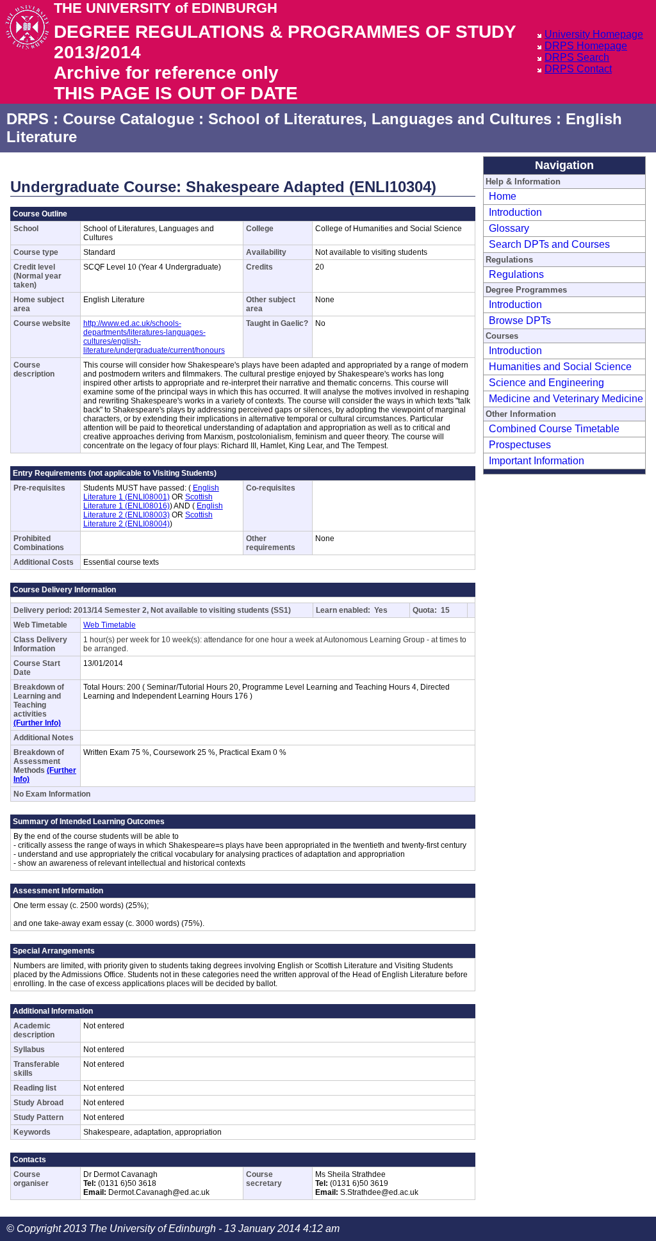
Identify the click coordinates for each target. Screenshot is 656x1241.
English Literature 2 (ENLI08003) (153, 510)
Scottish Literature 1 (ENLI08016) (148, 501)
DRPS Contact (578, 68)
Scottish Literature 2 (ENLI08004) (148, 519)
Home (502, 196)
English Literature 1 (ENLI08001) (151, 492)
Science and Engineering (546, 382)
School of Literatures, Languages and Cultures (380, 118)
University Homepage (594, 34)
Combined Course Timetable (554, 428)
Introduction (515, 212)
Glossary (509, 228)
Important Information (536, 460)
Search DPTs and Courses (549, 244)
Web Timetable (109, 624)
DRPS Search (577, 57)
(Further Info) (37, 722)
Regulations (516, 274)
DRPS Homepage (586, 45)
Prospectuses (520, 444)
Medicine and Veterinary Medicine (566, 398)
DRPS (27, 118)
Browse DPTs (520, 320)
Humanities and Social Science (560, 366)
